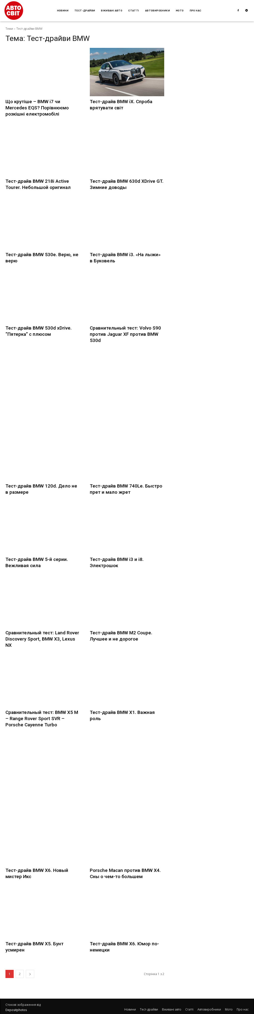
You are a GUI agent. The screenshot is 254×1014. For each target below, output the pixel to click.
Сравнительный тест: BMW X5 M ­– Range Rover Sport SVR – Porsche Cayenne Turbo (41, 718)
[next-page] (30, 974)
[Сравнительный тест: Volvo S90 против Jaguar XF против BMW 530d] (127, 298)
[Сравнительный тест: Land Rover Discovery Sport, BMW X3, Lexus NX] (42, 603)
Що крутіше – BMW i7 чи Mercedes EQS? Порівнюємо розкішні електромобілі (37, 108)
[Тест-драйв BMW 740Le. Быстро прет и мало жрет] (127, 456)
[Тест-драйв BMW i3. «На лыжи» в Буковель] (127, 225)
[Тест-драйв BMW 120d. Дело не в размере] (42, 456)
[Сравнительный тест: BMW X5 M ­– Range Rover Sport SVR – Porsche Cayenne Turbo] (42, 683)
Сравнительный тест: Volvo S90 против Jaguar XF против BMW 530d (125, 334)
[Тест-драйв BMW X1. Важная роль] (127, 683)
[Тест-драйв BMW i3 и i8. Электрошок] (127, 530)
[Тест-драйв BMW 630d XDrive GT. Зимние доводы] (127, 151)
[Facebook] (238, 10)
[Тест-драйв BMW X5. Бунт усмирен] (42, 914)
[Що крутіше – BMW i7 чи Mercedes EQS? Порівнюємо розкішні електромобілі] (42, 72)
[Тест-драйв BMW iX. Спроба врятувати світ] (127, 72)
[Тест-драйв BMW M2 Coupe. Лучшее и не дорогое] (127, 603)
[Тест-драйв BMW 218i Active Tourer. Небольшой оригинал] (42, 151)
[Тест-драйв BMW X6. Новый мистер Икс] (42, 841)
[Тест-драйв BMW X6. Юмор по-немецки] (127, 914)
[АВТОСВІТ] (13, 10)
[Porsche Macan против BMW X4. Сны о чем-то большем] (127, 841)
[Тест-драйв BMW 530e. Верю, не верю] (42, 225)
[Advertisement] (84, 388)
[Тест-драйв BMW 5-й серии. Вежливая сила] (42, 530)
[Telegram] (246, 10)
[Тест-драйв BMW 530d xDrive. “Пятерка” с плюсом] (42, 298)
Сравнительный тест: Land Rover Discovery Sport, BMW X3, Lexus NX (42, 639)
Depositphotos (16, 1010)
